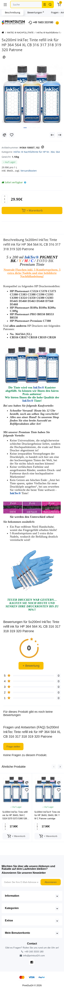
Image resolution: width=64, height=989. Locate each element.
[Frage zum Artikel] (25, 182)
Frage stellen (13, 746)
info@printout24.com (33, 955)
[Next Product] (59, 135)
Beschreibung (12, 12)
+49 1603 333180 (42, 22)
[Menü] (5, 4)
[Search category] (44, 4)
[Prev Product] (52, 135)
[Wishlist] (11, 135)
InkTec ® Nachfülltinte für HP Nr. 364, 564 (36, 151)
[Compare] (4, 135)
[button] (54, 766)
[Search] (50, 4)
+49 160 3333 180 (33, 951)
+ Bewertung (31, 665)
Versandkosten (29, 170)
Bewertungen (35, 12)
